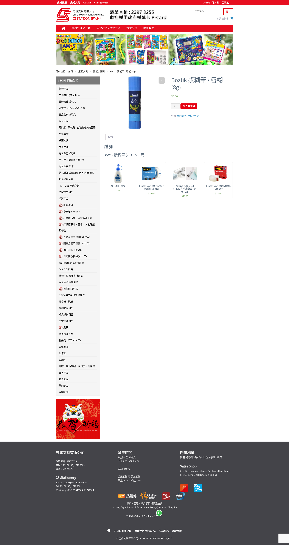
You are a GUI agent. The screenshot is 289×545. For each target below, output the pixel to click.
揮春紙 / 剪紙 (66, 301)
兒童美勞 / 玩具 (67, 153)
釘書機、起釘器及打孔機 (72, 108)
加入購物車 (189, 106)
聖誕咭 (62, 359)
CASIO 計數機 (66, 269)
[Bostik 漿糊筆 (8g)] (135, 102)
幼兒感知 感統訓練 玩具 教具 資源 (76, 172)
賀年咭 (62, 353)
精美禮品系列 (66, 333)
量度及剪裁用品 (67, 114)
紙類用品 (63, 88)
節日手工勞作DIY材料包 (71, 159)
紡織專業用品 (66, 192)
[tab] (110, 137)
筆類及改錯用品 (67, 101)
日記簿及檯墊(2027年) (75, 256)
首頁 (70, 71)
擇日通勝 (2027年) (72, 249)
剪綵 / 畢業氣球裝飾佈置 (72, 295)
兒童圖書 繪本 (66, 166)
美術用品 (63, 146)
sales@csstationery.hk (75, 482)
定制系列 (63, 392)
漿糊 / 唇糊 (99, 71)
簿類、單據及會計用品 (71, 275)
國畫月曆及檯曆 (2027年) (76, 243)
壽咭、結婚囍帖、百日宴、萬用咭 (77, 366)
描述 (110, 136)
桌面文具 (83, 71)
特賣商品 (63, 379)
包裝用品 (63, 121)
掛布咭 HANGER (71, 211)
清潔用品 (63, 198)
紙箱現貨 (68, 205)
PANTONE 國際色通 (69, 185)
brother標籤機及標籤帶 (71, 262)
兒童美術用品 (66, 320)
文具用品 (63, 372)
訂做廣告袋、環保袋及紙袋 (77, 218)
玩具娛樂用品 (66, 314)
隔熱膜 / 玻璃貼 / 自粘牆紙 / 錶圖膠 (77, 127)
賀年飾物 (63, 346)
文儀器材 (63, 133)
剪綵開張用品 (70, 288)
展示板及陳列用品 (68, 282)
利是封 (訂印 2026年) (70, 340)
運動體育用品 (66, 308)
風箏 (65, 327)
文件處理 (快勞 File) (69, 95)
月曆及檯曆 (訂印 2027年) (76, 236)
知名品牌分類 (66, 179)
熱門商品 (63, 385)
